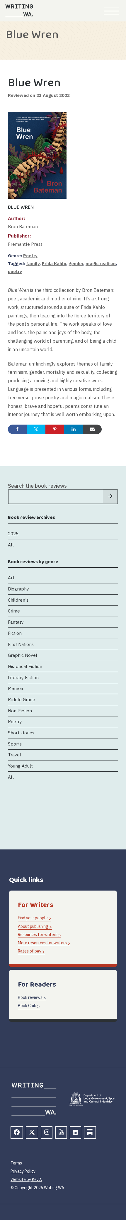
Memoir (15, 688)
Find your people (33, 918)
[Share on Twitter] (36, 429)
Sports (15, 744)
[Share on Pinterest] (54, 429)
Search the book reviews (37, 485)
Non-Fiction (20, 711)
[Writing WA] (19, 11)
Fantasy (16, 622)
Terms (16, 1163)
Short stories (21, 733)
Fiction (15, 633)
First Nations (21, 644)
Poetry (30, 255)
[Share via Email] (92, 429)
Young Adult (20, 766)
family (33, 263)
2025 (13, 533)
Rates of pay (29, 951)
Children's (18, 600)
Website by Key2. (26, 1179)
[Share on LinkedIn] (73, 429)
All (11, 545)
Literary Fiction (23, 677)
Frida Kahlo (54, 263)
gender (76, 263)
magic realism (101, 263)
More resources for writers (42, 942)
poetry (15, 271)
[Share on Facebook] (17, 429)
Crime (14, 611)
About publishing (33, 926)
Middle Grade (21, 699)
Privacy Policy (23, 1171)
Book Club (27, 1005)
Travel (14, 755)
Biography (18, 589)
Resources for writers (37, 934)
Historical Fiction (25, 666)
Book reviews (30, 997)
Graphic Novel (22, 655)
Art (11, 577)
